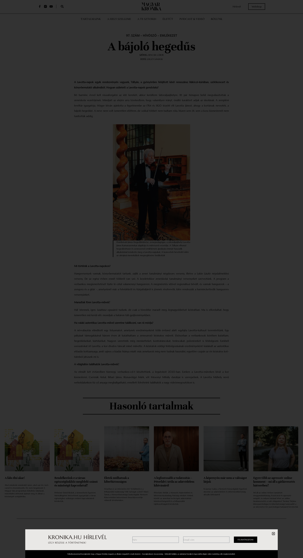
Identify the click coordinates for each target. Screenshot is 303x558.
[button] (273, 533)
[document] (151, 279)
